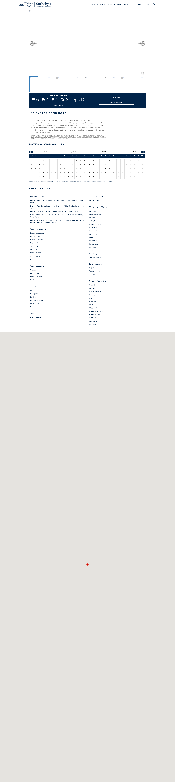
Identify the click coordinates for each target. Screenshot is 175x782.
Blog (149, 4)
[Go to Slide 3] (52, 84)
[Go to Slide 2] (43, 84)
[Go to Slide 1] (33, 84)
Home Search (129, 4)
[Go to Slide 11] (126, 84)
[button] (87, 43)
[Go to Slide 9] (108, 84)
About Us (140, 4)
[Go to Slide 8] (98, 84)
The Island (111, 4)
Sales (119, 4)
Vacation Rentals (97, 4)
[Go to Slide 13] (145, 84)
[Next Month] (143, 152)
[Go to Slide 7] (89, 84)
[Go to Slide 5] (70, 84)
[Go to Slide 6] (80, 84)
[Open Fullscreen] (143, 73)
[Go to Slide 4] (61, 84)
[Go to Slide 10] (117, 84)
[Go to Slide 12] (136, 84)
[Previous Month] (31, 152)
